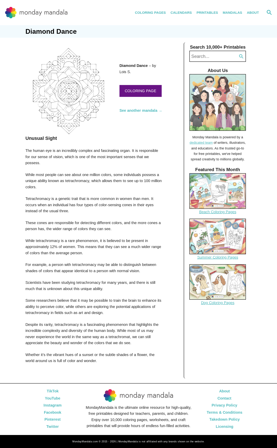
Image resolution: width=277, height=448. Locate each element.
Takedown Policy (224, 419)
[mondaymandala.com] (36, 12)
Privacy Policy (224, 405)
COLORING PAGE (140, 91)
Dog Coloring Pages (217, 303)
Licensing (224, 426)
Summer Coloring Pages (217, 257)
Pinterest (52, 419)
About (224, 391)
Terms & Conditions (224, 412)
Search (241, 56)
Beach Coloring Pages (217, 212)
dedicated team (201, 143)
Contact (224, 398)
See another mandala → (140, 110)
